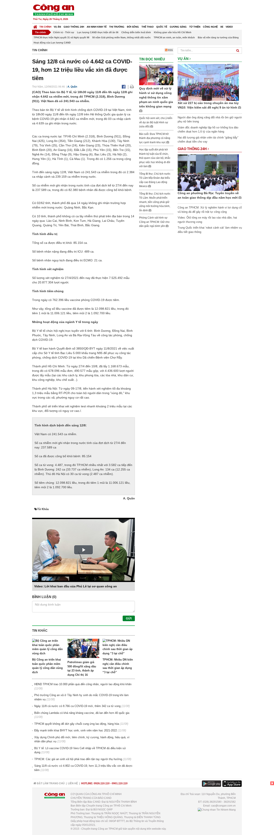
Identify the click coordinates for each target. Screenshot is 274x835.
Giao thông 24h (74, 26)
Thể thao (147, 26)
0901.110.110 (120, 783)
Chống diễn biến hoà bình (136, 32)
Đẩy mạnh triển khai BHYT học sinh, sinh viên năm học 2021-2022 (75, 730)
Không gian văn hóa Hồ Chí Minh (172, 32)
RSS (170, 50)
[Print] (132, 86)
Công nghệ (210, 26)
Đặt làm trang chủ (50, 783)
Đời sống (133, 26)
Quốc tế (161, 26)
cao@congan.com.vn (223, 805)
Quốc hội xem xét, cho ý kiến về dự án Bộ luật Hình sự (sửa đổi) (155, 122)
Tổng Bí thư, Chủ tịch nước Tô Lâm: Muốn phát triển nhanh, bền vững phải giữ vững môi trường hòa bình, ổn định (154, 202)
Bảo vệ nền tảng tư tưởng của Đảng (218, 37)
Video (229, 26)
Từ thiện (194, 26)
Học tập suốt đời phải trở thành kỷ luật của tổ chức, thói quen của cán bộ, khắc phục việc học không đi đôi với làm (154, 158)
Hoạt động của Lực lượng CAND (52, 42)
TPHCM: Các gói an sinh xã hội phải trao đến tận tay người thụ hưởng (78, 759)
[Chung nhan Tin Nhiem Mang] (217, 809)
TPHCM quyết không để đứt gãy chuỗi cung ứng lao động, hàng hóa (76, 723)
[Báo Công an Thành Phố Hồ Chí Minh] (35, 25)
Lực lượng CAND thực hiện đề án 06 (97, 32)
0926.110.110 (102, 783)
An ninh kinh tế (97, 26)
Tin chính (45, 26)
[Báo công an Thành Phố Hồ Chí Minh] (53, 9)
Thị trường (116, 26)
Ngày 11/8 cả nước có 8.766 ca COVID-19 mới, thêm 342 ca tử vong (77, 706)
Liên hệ (73, 783)
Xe (221, 26)
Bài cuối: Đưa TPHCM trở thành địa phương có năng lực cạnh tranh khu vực (154, 138)
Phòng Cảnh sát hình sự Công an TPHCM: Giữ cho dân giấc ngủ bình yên (154, 222)
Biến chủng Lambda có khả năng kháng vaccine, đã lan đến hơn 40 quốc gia (81, 712)
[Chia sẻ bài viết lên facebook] (123, 86)
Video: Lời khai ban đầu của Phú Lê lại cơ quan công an (75, 586)
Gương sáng (178, 26)
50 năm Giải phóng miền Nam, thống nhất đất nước (121, 37)
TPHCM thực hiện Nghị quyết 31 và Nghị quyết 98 (61, 37)
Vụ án (57, 26)
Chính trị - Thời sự (63, 32)
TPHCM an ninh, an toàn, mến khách (174, 37)
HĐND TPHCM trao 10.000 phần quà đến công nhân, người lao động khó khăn (82, 684)
